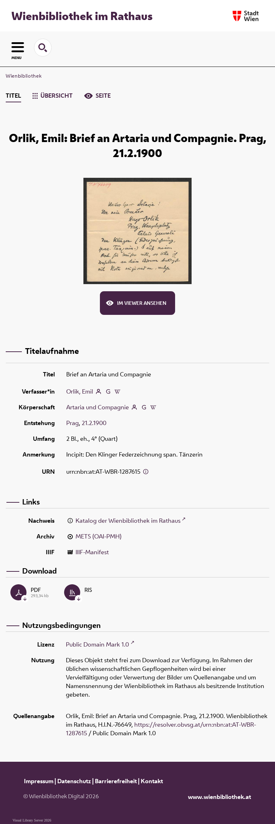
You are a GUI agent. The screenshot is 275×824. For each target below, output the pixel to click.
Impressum (38, 781)
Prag (72, 423)
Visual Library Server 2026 (32, 820)
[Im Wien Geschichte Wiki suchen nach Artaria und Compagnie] (153, 408)
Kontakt (152, 781)
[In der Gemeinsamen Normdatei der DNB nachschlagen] (108, 391)
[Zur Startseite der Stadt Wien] (245, 16)
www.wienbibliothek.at (219, 797)
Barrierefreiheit (116, 781)
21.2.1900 (94, 423)
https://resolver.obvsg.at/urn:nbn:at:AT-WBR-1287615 (161, 729)
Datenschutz (74, 781)
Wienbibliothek (24, 76)
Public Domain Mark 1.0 (97, 644)
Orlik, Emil (79, 391)
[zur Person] (98, 391)
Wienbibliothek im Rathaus (82, 15)
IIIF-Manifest (92, 552)
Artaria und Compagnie (97, 407)
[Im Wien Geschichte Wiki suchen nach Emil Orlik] (117, 391)
